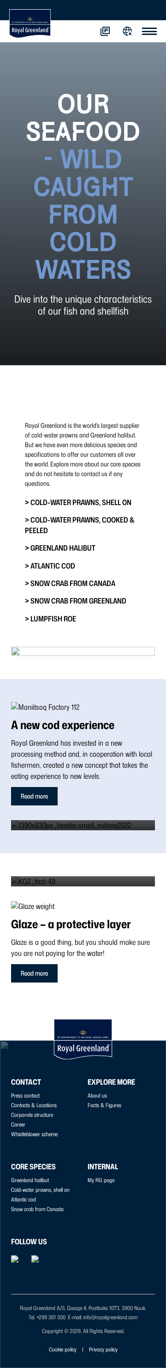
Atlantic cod (23, 1199)
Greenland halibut (30, 1180)
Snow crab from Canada (37, 1209)
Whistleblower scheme (34, 1134)
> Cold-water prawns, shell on (78, 502)
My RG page (101, 1180)
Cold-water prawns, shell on (40, 1190)
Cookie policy (63, 1349)
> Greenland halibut (60, 548)
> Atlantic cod (50, 566)
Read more (34, 796)
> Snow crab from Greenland (75, 601)
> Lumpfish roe (50, 619)
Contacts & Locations (34, 1105)
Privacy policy (103, 1349)
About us (97, 1095)
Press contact (25, 1095)
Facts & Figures (104, 1105)
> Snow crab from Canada (70, 583)
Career (18, 1124)
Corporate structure (32, 1115)
